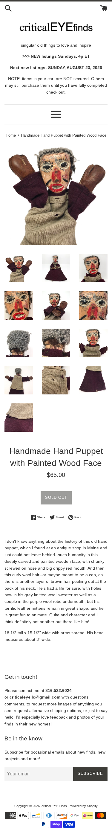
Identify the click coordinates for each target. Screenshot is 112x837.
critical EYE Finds (54, 806)
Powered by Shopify (83, 806)
